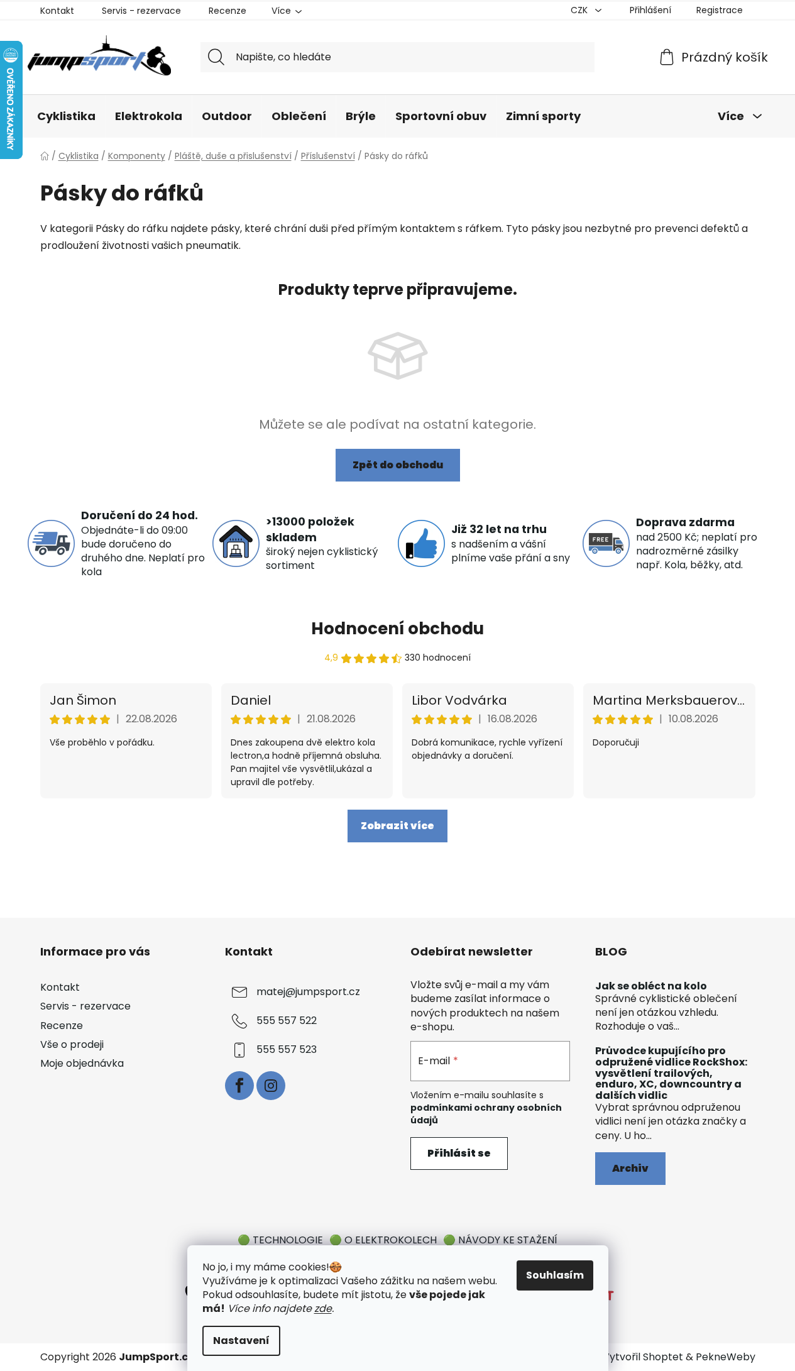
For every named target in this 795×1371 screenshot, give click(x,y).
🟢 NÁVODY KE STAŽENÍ (500, 1240)
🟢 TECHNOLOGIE (280, 1240)
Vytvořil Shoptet (643, 1357)
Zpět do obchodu (398, 465)
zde (323, 1308)
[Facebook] (239, 1085)
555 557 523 (286, 1050)
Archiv (630, 1168)
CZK (580, 10)
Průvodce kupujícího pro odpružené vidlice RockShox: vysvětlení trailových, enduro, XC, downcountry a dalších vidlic (671, 1073)
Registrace (719, 10)
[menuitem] (66, 116)
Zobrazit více (397, 825)
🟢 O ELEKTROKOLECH (383, 1240)
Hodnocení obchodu (397, 628)
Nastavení (241, 1340)
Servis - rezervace (141, 10)
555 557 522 (286, 1021)
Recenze (227, 10)
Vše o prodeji (72, 1044)
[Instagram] (270, 1085)
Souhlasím (555, 1275)
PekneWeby (725, 1357)
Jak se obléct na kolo (651, 986)
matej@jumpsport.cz (308, 992)
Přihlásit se (459, 1153)
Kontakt (57, 10)
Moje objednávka (82, 1063)
